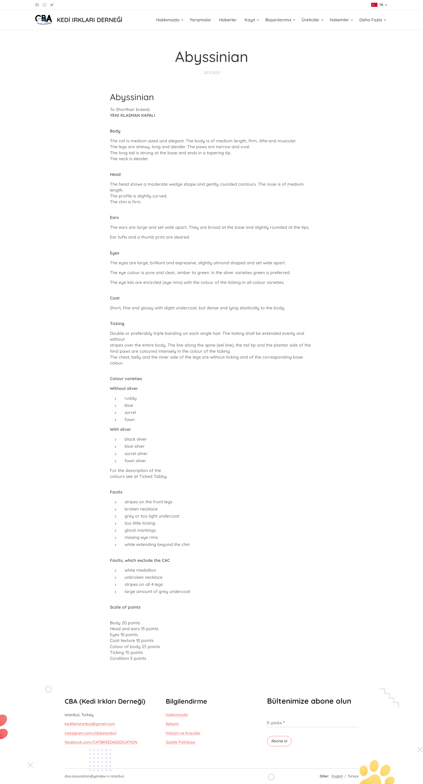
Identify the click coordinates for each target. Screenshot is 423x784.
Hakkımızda (177, 714)
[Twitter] (52, 5)
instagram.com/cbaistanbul (90, 733)
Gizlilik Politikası (180, 742)
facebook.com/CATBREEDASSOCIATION (101, 742)
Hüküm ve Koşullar (183, 733)
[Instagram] (44, 5)
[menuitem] (170, 20)
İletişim (172, 723)
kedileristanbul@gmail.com (90, 723)
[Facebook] (37, 5)
